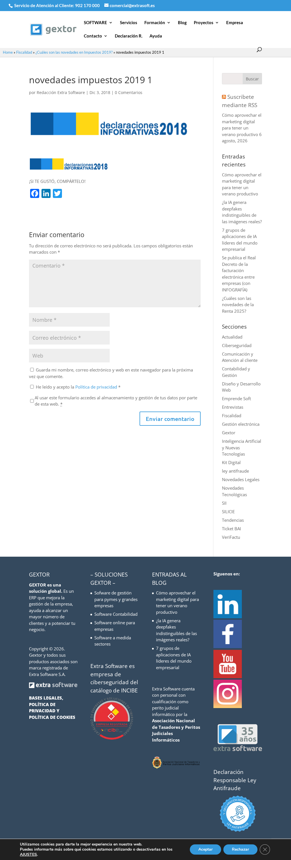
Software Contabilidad (116, 614)
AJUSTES (28, 854)
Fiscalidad (24, 52)
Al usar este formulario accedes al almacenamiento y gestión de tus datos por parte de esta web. (116, 401)
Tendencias (233, 520)
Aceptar (205, 849)
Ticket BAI (231, 528)
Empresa (234, 22)
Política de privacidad (96, 387)
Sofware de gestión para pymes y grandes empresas (116, 599)
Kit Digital (231, 462)
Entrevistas (232, 407)
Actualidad (232, 337)
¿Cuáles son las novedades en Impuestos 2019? (74, 52)
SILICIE (228, 511)
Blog (182, 22)
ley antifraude (235, 471)
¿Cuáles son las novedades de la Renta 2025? (238, 304)
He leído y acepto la (78, 387)
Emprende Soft (236, 398)
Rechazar (240, 849)
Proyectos (203, 22)
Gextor (228, 432)
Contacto (93, 36)
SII (224, 503)
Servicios (128, 22)
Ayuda (155, 36)
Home (8, 52)
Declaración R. (128, 36)
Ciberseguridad (236, 345)
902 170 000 (88, 5)
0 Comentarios (128, 92)
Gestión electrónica (240, 424)
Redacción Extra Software (61, 92)
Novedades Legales (240, 479)
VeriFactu (231, 537)
